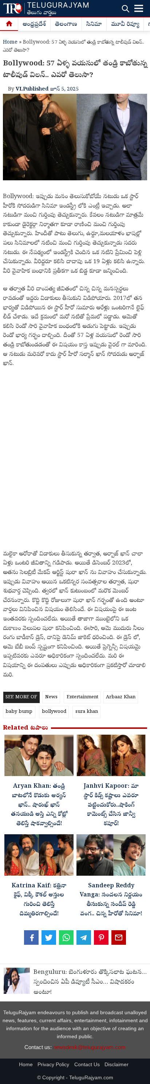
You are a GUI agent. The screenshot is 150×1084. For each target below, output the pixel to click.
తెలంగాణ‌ (66, 25)
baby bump (18, 712)
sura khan (86, 712)
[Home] (9, 24)
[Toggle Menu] (138, 8)
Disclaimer (116, 1064)
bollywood (54, 712)
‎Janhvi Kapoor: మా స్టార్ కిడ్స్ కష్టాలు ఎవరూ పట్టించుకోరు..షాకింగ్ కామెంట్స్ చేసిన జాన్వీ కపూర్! (111, 805)
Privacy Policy (53, 1064)
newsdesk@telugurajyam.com (89, 1047)
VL (19, 89)
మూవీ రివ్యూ (125, 25)
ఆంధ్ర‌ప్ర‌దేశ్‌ (34, 25)
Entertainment (82, 697)
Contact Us (87, 1064)
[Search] (125, 8)
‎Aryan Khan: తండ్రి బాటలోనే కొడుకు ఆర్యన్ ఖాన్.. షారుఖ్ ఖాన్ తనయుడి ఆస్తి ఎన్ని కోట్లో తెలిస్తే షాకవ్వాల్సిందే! (39, 805)
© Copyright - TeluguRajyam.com (75, 1077)
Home (10, 42)
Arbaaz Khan (120, 697)
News (51, 697)
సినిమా (94, 25)
